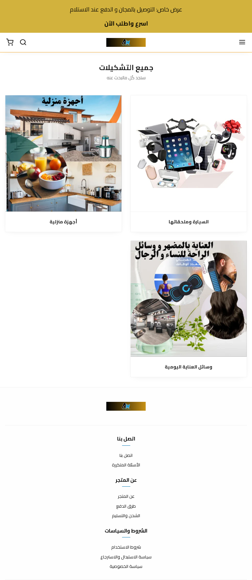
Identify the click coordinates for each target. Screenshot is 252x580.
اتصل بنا (126, 455)
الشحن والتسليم (126, 516)
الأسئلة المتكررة (126, 465)
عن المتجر (126, 496)
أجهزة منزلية (63, 221)
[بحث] (23, 42)
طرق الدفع (126, 506)
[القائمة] (242, 42)
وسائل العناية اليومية (188, 367)
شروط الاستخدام (126, 547)
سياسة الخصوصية (126, 566)
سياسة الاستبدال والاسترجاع (126, 557)
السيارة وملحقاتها (189, 221)
